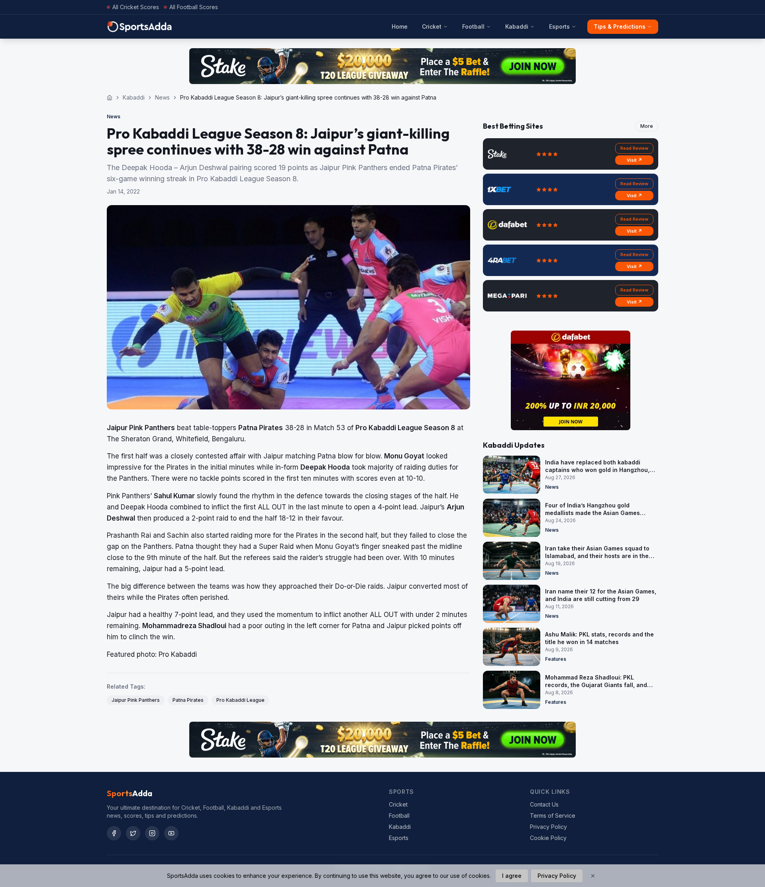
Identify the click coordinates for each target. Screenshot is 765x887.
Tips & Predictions (619, 26)
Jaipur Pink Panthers (136, 700)
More (646, 126)
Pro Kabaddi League (240, 700)
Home (400, 26)
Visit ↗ (634, 160)
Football (473, 26)
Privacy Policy (548, 826)
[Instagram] (152, 833)
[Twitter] (133, 833)
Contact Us (544, 804)
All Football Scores (193, 7)
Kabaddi (516, 26)
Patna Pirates (188, 700)
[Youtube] (171, 833)
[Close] (592, 875)
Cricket (431, 26)
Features (555, 659)
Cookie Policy (548, 837)
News (162, 97)
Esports (559, 26)
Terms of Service (552, 815)
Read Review (634, 148)
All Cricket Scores (135, 7)
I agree (512, 875)
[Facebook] (114, 833)
